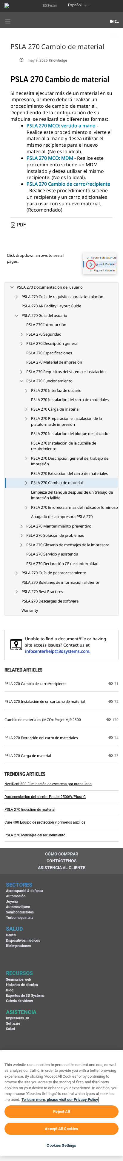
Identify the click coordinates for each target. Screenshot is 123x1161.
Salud (10, 1029)
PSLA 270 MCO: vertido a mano (61, 125)
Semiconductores (20, 912)
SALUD (14, 929)
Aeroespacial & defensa (24, 891)
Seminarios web (18, 979)
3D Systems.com (55, 5)
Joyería (12, 901)
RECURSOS (19, 973)
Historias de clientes (22, 985)
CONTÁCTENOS (62, 860)
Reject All (61, 1111)
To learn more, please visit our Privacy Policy (59, 1099)
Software (13, 1023)
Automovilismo (18, 907)
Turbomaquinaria (19, 918)
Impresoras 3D (17, 1018)
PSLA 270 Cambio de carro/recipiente (68, 184)
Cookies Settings (61, 1145)
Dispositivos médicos (23, 940)
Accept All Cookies (61, 1128)
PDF (21, 225)
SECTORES (19, 885)
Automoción (16, 896)
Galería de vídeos (19, 1001)
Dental (11, 935)
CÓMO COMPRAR (61, 854)
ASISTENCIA (21, 1012)
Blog (9, 990)
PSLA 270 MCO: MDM (50, 158)
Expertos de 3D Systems (25, 995)
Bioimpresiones (18, 946)
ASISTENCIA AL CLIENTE (61, 867)
